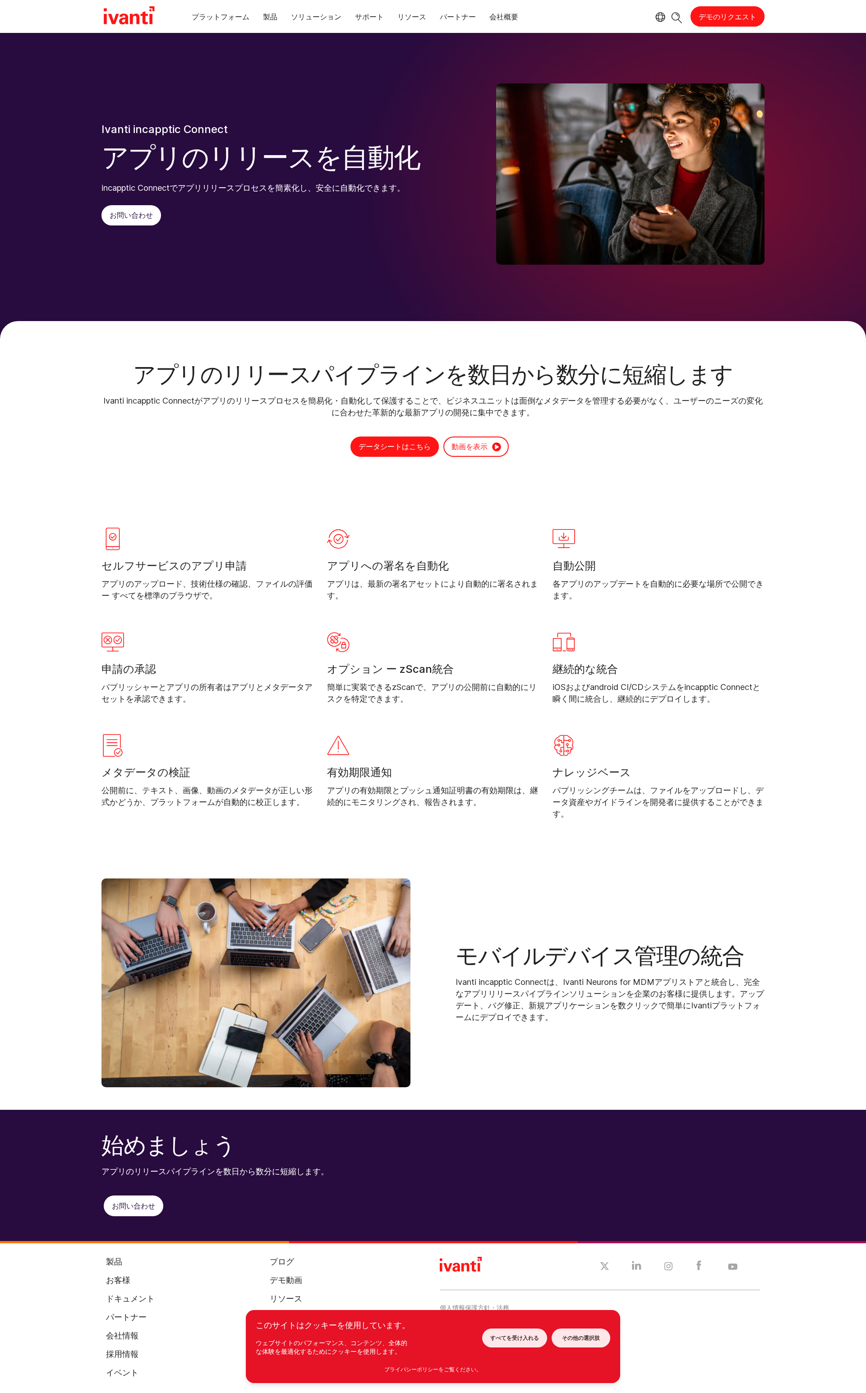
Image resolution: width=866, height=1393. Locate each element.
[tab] (220, 18)
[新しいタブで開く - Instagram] (668, 1267)
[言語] (659, 17)
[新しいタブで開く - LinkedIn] (636, 1267)
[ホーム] (129, 16)
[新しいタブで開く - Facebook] (699, 1267)
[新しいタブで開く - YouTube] (732, 1267)
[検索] (676, 16)
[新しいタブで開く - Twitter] (604, 1267)
